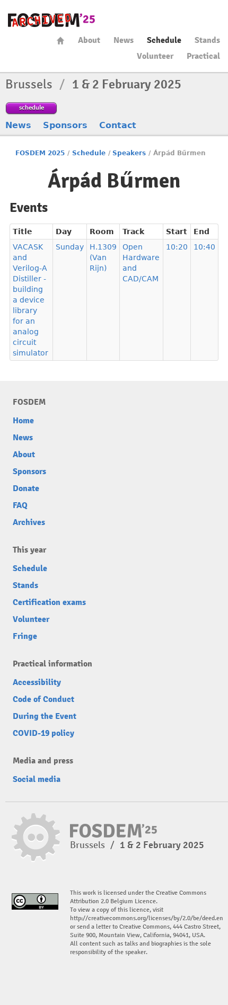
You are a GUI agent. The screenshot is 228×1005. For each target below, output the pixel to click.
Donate (26, 488)
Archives (29, 522)
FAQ (20, 505)
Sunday (70, 247)
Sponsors (65, 125)
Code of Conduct (43, 699)
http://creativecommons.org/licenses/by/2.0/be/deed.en (146, 918)
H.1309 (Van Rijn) (103, 257)
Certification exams (49, 602)
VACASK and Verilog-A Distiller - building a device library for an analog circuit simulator (30, 300)
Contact (117, 125)
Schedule (164, 40)
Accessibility (37, 682)
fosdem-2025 (51, 20)
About (89, 40)
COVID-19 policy (43, 733)
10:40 (204, 247)
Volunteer (155, 56)
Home (60, 41)
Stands (207, 40)
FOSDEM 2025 (40, 153)
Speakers (129, 153)
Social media (36, 779)
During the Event (44, 716)
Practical (203, 56)
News (123, 40)
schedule (31, 107)
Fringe (25, 636)
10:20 (177, 247)
